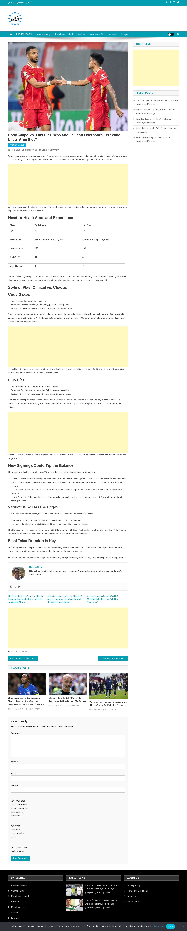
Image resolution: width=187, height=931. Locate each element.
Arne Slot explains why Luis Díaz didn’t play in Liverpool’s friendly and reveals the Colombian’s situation (64, 599)
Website (14, 785)
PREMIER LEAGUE (24, 34)
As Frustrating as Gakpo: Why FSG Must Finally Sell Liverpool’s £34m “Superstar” (102, 599)
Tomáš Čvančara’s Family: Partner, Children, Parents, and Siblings (156, 111)
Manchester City (97, 34)
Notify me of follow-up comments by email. (17, 831)
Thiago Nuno (31, 150)
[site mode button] (171, 34)
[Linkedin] (19, 586)
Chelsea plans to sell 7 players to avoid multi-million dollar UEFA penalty (67, 699)
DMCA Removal (135, 901)
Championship (44, 34)
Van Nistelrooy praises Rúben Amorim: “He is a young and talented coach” (108, 703)
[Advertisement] (68, 184)
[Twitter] (15, 586)
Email (14, 773)
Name (14, 762)
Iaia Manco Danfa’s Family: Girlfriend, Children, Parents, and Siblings (157, 102)
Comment (16, 733)
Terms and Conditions (138, 891)
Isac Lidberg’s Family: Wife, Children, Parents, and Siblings (156, 130)
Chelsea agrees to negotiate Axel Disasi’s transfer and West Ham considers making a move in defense (26, 701)
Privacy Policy (134, 885)
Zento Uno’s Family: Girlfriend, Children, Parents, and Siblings (154, 139)
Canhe (113, 709)
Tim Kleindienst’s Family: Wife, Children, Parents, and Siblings (154, 121)
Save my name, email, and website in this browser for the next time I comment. (19, 808)
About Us (132, 896)
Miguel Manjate (34, 709)
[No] (183, 926)
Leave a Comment (50, 150)
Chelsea (81, 34)
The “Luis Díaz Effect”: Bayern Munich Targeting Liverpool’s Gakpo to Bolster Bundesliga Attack (25, 599)
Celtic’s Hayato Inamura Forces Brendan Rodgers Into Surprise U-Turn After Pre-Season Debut (114, 658)
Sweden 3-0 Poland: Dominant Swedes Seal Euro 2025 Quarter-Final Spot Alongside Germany (25, 658)
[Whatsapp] (11, 586)
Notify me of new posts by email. (19, 849)
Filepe (107, 893)
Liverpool (125, 34)
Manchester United (64, 34)
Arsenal (112, 34)
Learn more (159, 926)
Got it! (171, 926)
